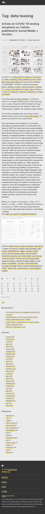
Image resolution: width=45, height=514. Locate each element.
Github (4, 486)
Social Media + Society (15, 263)
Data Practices (14, 246)
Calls (7, 418)
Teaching (8, 452)
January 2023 (10, 381)
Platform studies (11, 442)
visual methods (22, 268)
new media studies (24, 256)
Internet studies (31, 253)
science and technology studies (27, 258)
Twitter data (12, 268)
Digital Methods (13, 251)
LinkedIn (4, 491)
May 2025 (9, 344)
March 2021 (9, 405)
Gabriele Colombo (14, 87)
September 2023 (11, 369)
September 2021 (10, 401)
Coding (8, 420)
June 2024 (9, 359)
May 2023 (9, 376)
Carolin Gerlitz (15, 89)
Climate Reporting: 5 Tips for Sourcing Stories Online (21, 317)
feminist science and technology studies (20, 252)
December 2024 (10, 351)
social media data (31, 263)
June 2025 (9, 342)
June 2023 (9, 374)
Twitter (4, 268)
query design (37, 256)
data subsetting (31, 248)
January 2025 (10, 349)
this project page (32, 116)
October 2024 (10, 356)
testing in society (23, 266)
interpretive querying (9, 256)
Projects (8, 445)
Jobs (7, 440)
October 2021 (10, 398)
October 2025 (10, 339)
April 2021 (9, 403)
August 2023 (10, 371)
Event (7, 433)
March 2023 (9, 378)
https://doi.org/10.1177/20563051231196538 (20, 214)
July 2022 (9, 388)
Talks (7, 450)
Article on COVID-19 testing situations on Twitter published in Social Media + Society (20, 29)
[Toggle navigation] (40, 2)
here (31, 114)
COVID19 (21, 248)
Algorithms (9, 415)
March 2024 (9, 364)
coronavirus (13, 248)
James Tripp (28, 89)
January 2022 (10, 393)
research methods (8, 258)
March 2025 (9, 346)
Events (8, 435)
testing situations (23, 99)
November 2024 (10, 354)
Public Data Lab (33, 40)
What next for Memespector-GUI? (16, 327)
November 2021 (10, 396)
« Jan (3, 302)
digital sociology (26, 251)
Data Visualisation (26, 246)
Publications (38, 246)
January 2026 (10, 337)
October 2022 (10, 386)
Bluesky (4, 482)
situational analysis (8, 261)
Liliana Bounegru (28, 87)
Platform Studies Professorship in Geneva (18, 319)
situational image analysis (25, 261)
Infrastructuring (10, 438)
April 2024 (9, 361)
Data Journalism (11, 423)
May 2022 (9, 391)
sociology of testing (9, 266)
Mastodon (5, 477)
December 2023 (10, 366)
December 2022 (10, 383)
